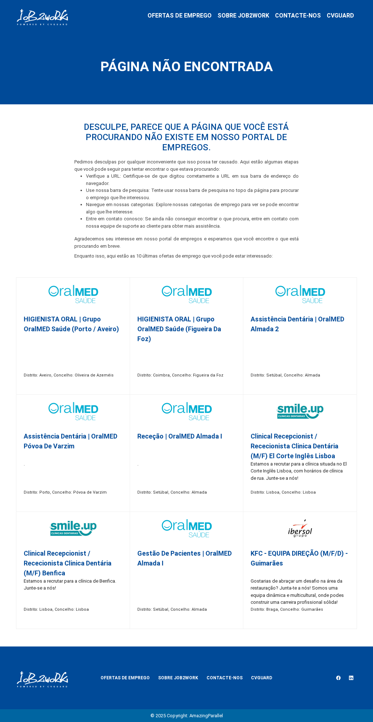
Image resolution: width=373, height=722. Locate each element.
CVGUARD (340, 15)
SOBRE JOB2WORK (243, 15)
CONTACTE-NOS (298, 15)
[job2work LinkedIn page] (351, 677)
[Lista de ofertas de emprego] (42, 15)
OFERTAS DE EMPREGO (180, 15)
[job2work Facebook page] (338, 677)
